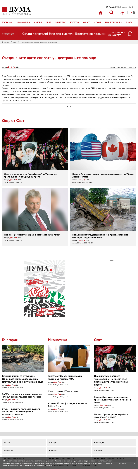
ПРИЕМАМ (122, 463)
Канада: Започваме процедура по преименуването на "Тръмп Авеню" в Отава (112, 399)
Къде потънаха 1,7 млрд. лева (63, 391)
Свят (14, 42)
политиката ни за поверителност (38, 465)
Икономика (57, 340)
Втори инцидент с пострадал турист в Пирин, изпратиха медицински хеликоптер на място (21, 411)
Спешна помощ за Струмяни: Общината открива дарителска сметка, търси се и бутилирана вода (22, 379)
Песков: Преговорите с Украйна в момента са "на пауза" (32, 235)
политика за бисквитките (13, 465)
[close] (134, 463)
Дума (9, 67)
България (10, 340)
